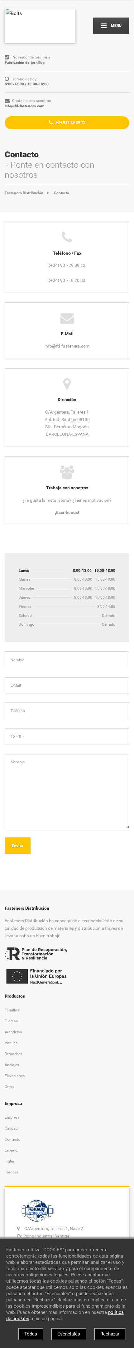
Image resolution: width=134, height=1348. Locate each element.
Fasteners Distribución (24, 193)
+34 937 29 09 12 (70, 122)
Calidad (11, 1128)
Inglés (10, 1161)
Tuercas (11, 1021)
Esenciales (68, 1334)
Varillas (11, 1042)
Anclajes (12, 1064)
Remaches (13, 1053)
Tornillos (12, 1010)
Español (11, 1150)
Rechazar (109, 1334)
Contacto (12, 1139)
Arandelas (13, 1032)
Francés (11, 1172)
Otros (9, 1086)
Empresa (12, 1117)
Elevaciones (15, 1075)
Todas (30, 1334)
